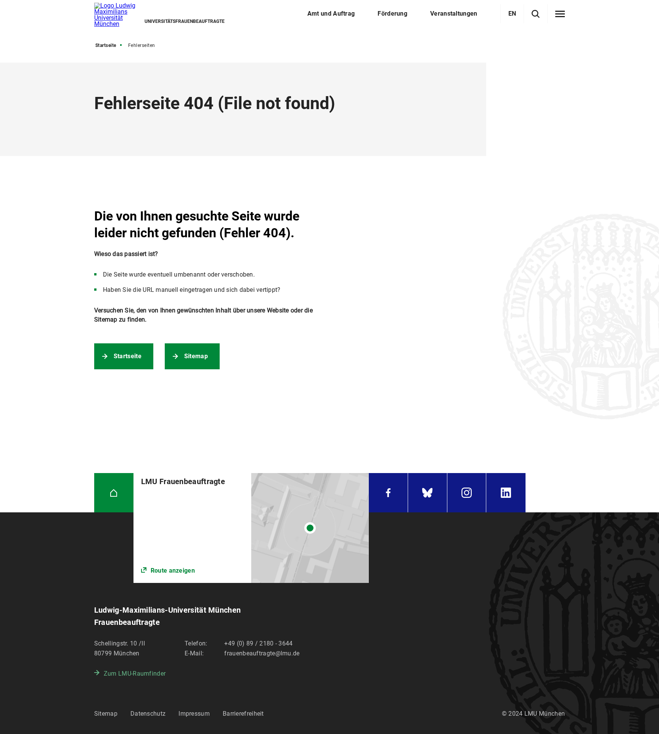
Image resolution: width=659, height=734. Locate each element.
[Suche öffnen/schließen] (536, 14)
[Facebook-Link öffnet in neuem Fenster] (388, 492)
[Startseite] (113, 492)
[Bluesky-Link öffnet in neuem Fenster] (427, 492)
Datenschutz (148, 713)
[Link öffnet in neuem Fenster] (251, 528)
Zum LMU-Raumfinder (135, 673)
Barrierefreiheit (243, 713)
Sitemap (196, 356)
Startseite (105, 45)
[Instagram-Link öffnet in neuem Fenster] (466, 492)
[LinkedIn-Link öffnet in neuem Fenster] (506, 492)
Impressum (194, 713)
